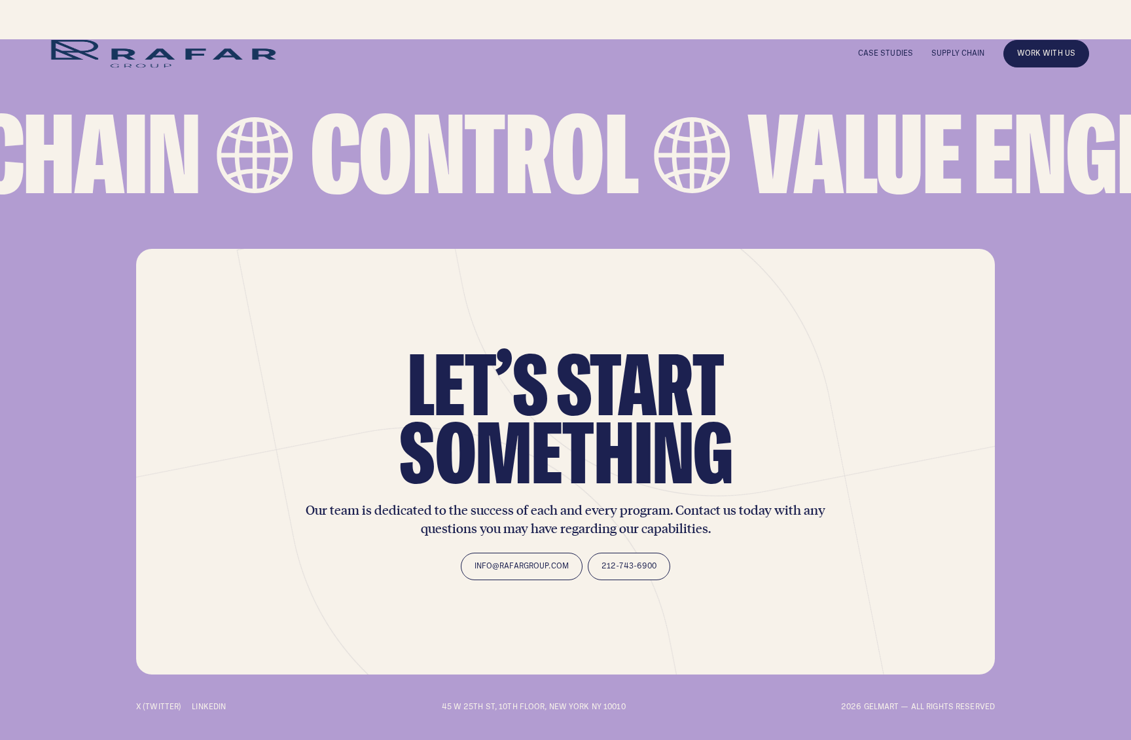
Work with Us (1046, 53)
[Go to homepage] (163, 53)
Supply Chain (957, 53)
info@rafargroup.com (522, 566)
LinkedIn (209, 707)
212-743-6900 (628, 566)
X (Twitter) (158, 707)
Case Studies (885, 53)
